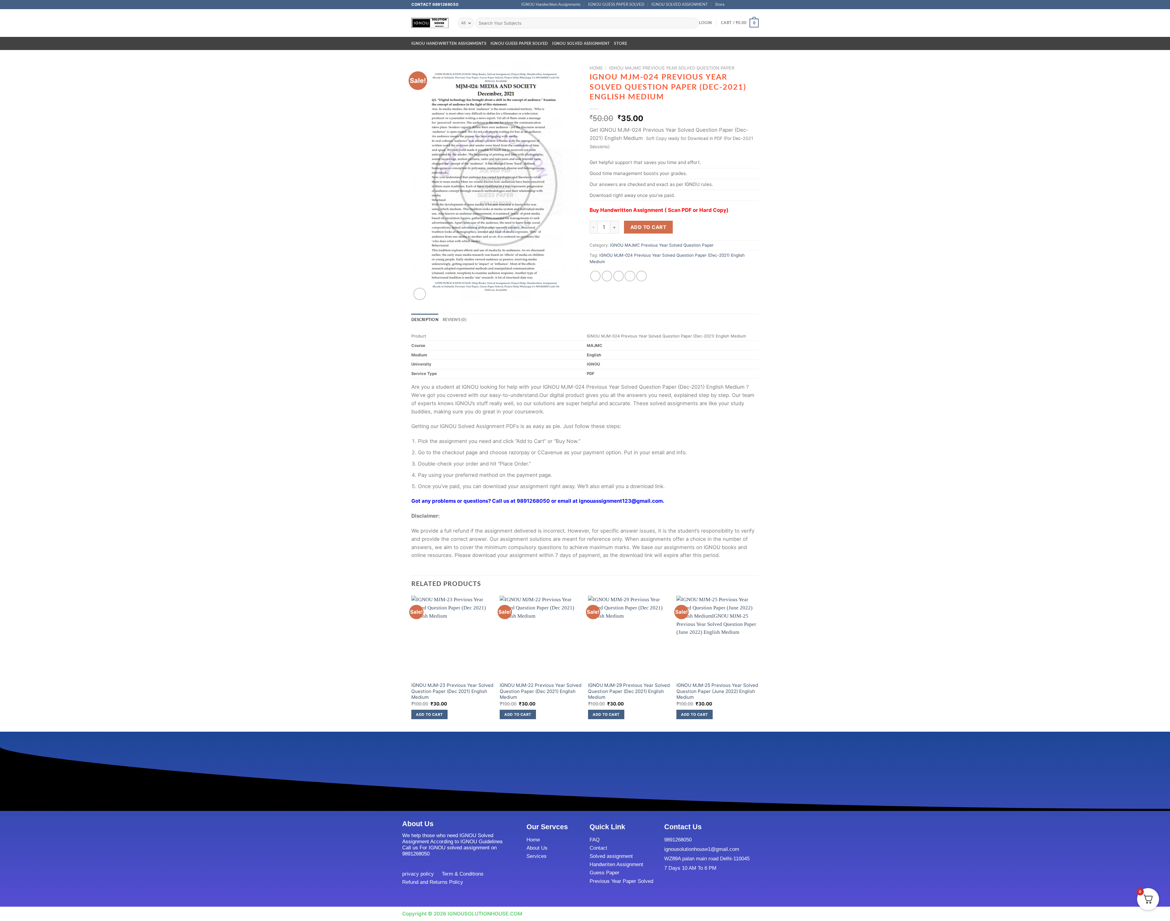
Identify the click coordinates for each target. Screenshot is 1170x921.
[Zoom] (419, 294)
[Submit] (692, 23)
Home (596, 67)
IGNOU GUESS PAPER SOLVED (616, 4)
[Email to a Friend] (618, 276)
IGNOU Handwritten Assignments (551, 4)
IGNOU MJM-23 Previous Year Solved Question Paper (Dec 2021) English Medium (452, 691)
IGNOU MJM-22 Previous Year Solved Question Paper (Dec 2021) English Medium (540, 691)
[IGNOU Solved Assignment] (429, 23)
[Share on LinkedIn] (641, 276)
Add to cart (648, 227)
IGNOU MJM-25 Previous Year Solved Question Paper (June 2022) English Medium (717, 691)
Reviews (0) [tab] (454, 320)
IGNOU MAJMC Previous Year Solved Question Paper (671, 67)
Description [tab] (424, 320)
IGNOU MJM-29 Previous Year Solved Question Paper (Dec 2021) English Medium (629, 691)
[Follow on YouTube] (756, 4)
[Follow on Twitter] (743, 4)
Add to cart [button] (429, 714)
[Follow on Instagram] (737, 4)
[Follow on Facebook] (731, 4)
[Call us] (750, 4)
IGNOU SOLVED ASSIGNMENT (679, 4)
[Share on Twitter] (607, 276)
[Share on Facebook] (595, 276)
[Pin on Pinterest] (630, 276)
